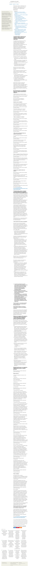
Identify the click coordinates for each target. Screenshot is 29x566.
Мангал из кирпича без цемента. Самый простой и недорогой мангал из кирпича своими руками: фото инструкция (20, 30)
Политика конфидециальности (13, 563)
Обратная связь (20, 562)
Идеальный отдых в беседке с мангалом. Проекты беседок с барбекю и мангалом (6, 26)
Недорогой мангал (15, 524)
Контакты (11, 562)
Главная (10, 4)
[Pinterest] (17, 527)
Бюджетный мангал (19, 524)
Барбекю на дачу (14, 1)
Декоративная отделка (16, 523)
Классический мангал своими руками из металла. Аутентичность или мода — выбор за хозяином (7, 14)
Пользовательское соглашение (15, 562)
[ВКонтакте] (14, 527)
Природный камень (21, 523)
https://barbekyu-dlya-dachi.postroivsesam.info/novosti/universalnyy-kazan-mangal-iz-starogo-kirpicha (20, 188)
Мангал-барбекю (17, 34)
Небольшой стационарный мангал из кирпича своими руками (20, 19)
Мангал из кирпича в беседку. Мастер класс (21, 20)
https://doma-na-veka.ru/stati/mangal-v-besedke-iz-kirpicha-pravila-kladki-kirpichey (20, 517)
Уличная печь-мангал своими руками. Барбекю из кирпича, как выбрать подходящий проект (21, 24)
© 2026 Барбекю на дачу (4, 562)
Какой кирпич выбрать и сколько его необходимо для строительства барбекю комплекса (21, 27)
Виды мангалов (17, 33)
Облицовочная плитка (25, 523)
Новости (14, 4)
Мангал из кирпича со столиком (19, 17)
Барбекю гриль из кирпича (19, 16)
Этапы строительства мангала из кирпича (21, 25)
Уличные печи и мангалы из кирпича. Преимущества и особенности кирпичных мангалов (20, 13)
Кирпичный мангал (23, 524)
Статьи (17, 4)
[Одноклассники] (20, 527)
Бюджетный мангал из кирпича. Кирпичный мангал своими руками (21, 32)
